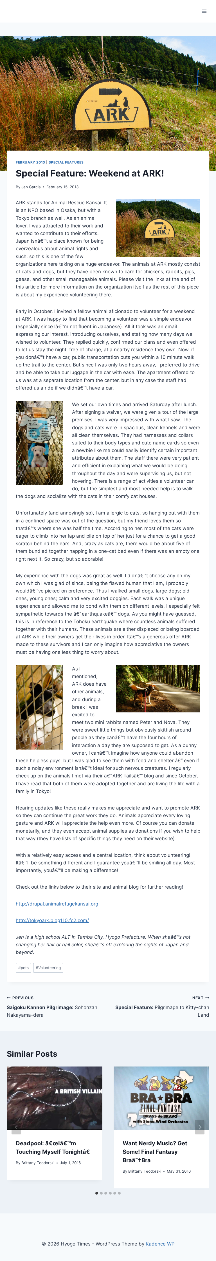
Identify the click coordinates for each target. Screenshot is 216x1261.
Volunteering (48, 967)
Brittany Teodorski (37, 1163)
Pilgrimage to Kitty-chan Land (162, 1007)
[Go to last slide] (16, 1127)
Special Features (66, 162)
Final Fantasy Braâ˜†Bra (155, 1152)
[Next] (199, 1127)
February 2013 (30, 162)
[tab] (96, 1193)
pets (23, 967)
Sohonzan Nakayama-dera (52, 1007)
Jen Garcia (31, 187)
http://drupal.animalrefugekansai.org (57, 904)
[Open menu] (204, 11)
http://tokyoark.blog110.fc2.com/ (52, 920)
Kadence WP (160, 1244)
